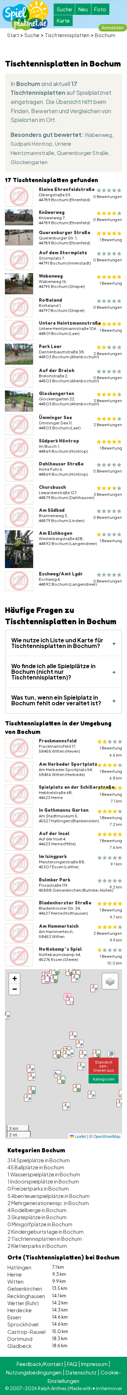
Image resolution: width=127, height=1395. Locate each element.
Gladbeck (19, 1346)
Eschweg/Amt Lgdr (61, 574)
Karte (63, 20)
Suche (64, 9)
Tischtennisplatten (67, 35)
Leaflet (80, 1136)
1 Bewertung (110, 239)
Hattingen (19, 1267)
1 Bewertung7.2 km (110, 821)
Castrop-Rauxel (26, 1332)
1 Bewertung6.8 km (110, 774)
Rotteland (50, 300)
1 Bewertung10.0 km (110, 959)
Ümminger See (55, 417)
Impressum (94, 1364)
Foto (100, 9)
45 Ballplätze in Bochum (35, 1167)
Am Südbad (52, 510)
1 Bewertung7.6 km (110, 844)
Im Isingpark (53, 856)
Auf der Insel (54, 833)
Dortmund (19, 1339)
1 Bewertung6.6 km (110, 751)
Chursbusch (52, 487)
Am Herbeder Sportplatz (68, 764)
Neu (83, 9)
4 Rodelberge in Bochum (37, 1210)
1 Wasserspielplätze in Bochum (43, 1174)
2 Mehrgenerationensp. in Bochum (48, 1203)
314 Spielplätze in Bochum (38, 1160)
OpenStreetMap (106, 1136)
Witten (15, 1281)
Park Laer (50, 346)
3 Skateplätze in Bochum (37, 1217)
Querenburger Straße (82, 153)
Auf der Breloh (56, 370)
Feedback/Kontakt (40, 1364)
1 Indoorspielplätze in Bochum (43, 1181)
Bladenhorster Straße (65, 902)
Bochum (105, 35)
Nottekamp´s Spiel (60, 949)
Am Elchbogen (55, 533)
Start (13, 35)
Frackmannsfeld (58, 740)
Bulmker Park (54, 879)
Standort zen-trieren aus (103, 1065)
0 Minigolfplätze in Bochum (39, 1224)
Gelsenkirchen (24, 1288)
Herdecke (19, 1310)
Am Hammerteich (59, 926)
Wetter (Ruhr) (23, 1303)
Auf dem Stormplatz (63, 252)
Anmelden (113, 27)
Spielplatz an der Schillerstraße (76, 787)
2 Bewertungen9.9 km (107, 936)
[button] (57, 1073)
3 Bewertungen (107, 400)
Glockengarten (29, 162)
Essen (14, 1317)
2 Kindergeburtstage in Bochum (45, 1231)
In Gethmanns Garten (64, 810)
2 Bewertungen (107, 353)
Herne (14, 1274)
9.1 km (116, 864)
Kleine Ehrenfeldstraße (67, 189)
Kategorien (104, 1078)
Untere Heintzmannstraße (70, 323)
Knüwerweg (52, 212)
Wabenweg (98, 135)
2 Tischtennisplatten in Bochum (44, 1238)
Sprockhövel (22, 1324)
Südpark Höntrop (32, 143)
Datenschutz (81, 1372)
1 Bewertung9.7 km (110, 913)
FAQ (72, 1364)
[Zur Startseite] (25, 15)
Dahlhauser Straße (61, 464)
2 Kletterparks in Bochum (37, 1246)
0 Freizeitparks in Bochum (38, 1188)
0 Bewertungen (107, 196)
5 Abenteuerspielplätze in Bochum (48, 1196)
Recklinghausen (26, 1296)
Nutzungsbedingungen (34, 1372)
